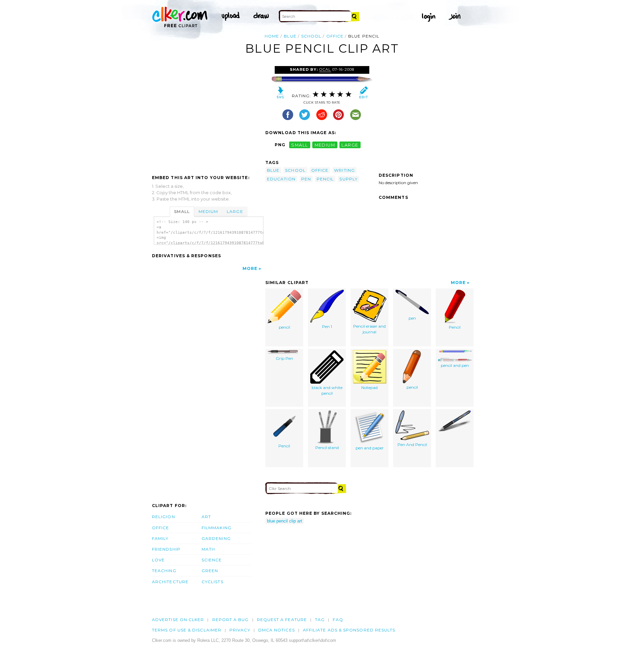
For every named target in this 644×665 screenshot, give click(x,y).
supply (348, 178)
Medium (208, 211)
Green (210, 570)
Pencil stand (327, 447)
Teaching (164, 570)
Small (182, 211)
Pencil (455, 327)
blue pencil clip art (284, 520)
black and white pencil (327, 390)
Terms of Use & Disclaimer (186, 629)
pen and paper (370, 447)
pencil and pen (455, 365)
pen (306, 178)
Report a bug (230, 619)
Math (208, 549)
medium (325, 144)
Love (158, 559)
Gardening (216, 538)
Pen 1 (327, 326)
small (299, 144)
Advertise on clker (178, 619)
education (281, 178)
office (334, 36)
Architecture (170, 581)
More (250, 268)
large (349, 144)
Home (272, 36)
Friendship (166, 549)
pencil (325, 178)
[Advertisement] (208, 116)
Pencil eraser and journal (369, 329)
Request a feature (282, 619)
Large (235, 211)
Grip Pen (284, 358)
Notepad (369, 387)
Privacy (239, 629)
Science (212, 559)
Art (206, 516)
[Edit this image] (363, 94)
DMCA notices (276, 629)
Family (160, 538)
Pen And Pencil (412, 444)
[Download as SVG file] (280, 94)
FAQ (338, 619)
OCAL (325, 69)
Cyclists (212, 581)
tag (320, 619)
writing (344, 170)
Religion (163, 516)
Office (160, 527)
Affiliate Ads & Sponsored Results (349, 629)
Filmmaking (216, 527)
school (311, 36)
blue (290, 36)
